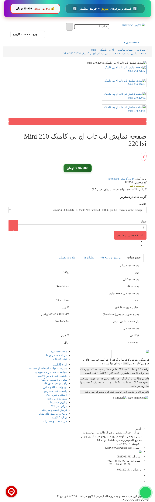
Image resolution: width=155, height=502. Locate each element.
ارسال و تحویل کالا (56, 394)
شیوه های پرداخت (57, 398)
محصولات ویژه (59, 351)
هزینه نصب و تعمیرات (55, 421)
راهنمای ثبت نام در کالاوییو (52, 376)
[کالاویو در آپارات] (129, 491)
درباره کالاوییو (59, 417)
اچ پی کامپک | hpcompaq (121, 178)
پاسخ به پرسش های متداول (52, 413)
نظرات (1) (88, 257)
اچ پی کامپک (107, 49)
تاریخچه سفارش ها (56, 355)
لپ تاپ (141, 49)
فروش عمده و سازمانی (54, 410)
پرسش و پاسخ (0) (111, 257)
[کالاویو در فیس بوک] (137, 491)
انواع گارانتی (60, 364)
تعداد (143, 221)
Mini (93, 49)
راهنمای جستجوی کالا (55, 383)
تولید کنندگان (60, 359)
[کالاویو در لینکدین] (120, 491)
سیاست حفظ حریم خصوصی (51, 372)
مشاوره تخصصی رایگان (54, 379)
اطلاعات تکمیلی (67, 257)
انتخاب (142, 203)
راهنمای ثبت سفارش (55, 391)
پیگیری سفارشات (57, 402)
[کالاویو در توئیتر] (112, 491)
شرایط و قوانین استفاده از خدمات (48, 368)
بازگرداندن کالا (59, 406)
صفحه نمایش (125, 49)
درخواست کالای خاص (55, 387)
